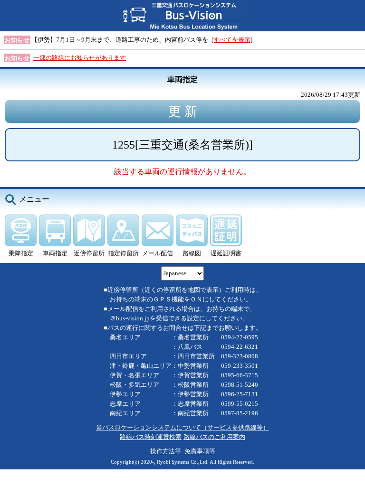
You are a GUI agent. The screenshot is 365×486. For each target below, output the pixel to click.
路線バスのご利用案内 (214, 436)
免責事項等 (199, 451)
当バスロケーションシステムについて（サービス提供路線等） (182, 427)
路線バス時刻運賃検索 (151, 436)
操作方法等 (165, 451)
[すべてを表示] (231, 39)
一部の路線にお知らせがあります (79, 57)
